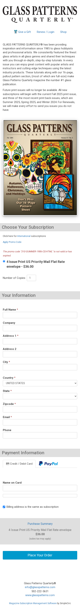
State (7, 391)
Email (7, 417)
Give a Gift (24, 32)
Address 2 (9, 349)
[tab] (48, 464)
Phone (7, 430)
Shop (63, 32)
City (6, 362)
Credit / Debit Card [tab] (21, 463)
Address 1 (10, 335)
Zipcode (9, 404)
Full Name (10, 309)
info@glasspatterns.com (40, 587)
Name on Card (12, 482)
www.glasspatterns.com (40, 595)
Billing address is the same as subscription (33, 506)
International (24, 236)
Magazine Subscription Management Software (33, 603)
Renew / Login (45, 32)
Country (9, 377)
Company (9, 322)
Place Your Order (40, 555)
